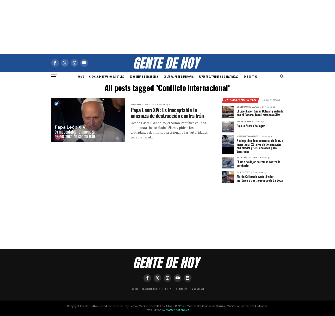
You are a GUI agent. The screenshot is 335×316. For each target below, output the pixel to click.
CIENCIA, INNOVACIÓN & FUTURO (106, 76)
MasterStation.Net (177, 310)
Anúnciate (198, 289)
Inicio (134, 289)
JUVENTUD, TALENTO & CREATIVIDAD (218, 76)
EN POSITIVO (250, 76)
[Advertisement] (167, 27)
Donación (181, 289)
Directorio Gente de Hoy (156, 289)
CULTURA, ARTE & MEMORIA (178, 76)
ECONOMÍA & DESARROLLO (144, 76)
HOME (81, 76)
